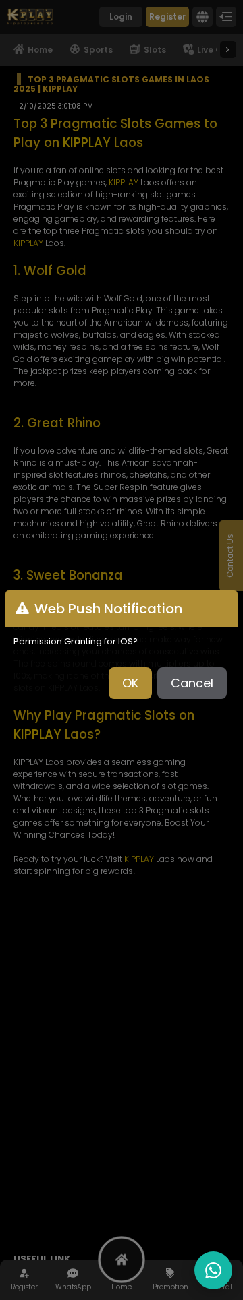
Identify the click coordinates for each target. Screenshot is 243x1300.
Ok (130, 683)
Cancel (192, 683)
